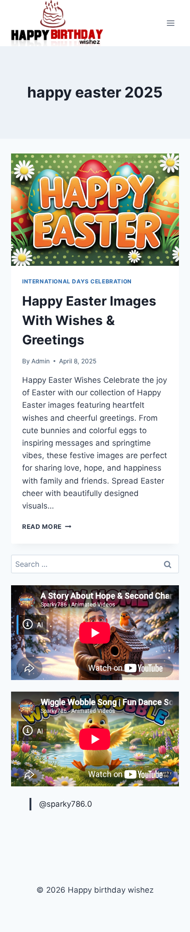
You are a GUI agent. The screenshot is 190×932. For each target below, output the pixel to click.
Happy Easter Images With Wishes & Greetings (89, 320)
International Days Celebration (77, 281)
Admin (40, 361)
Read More (46, 526)
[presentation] (95, 209)
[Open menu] (170, 23)
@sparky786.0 (65, 804)
